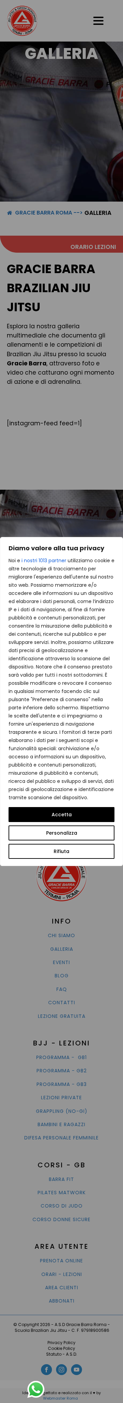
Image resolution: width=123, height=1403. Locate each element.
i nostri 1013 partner (44, 560)
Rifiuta (61, 851)
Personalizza (61, 833)
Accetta (62, 814)
